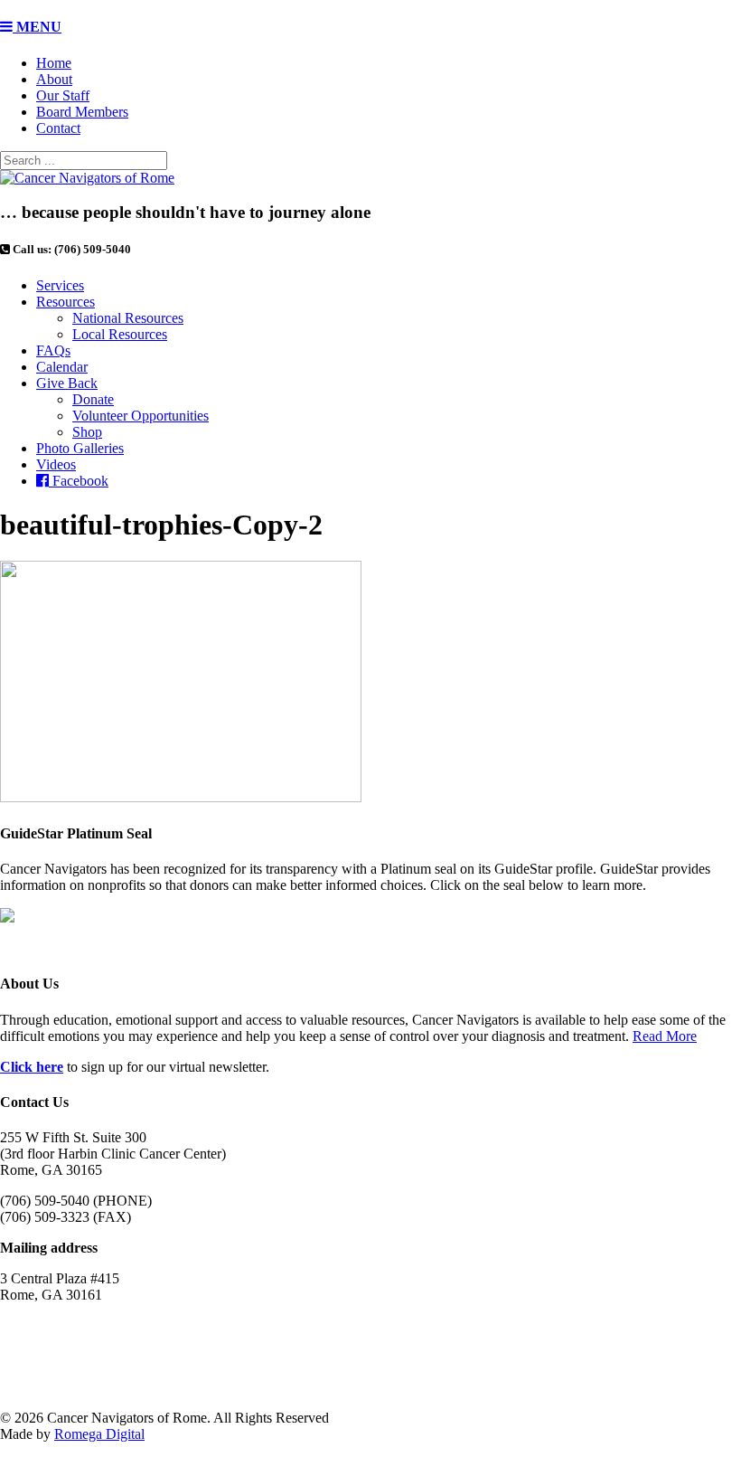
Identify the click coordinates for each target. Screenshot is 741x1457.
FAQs (53, 350)
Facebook (78, 480)
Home (53, 63)
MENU (37, 26)
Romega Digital (99, 1434)
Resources (65, 301)
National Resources (127, 318)
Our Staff (62, 95)
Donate (93, 399)
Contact (58, 128)
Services (60, 285)
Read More (665, 1036)
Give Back (67, 383)
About (54, 79)
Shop (87, 432)
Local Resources (119, 334)
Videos (56, 464)
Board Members (82, 111)
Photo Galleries (80, 448)
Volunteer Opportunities (140, 415)
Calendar (62, 366)
